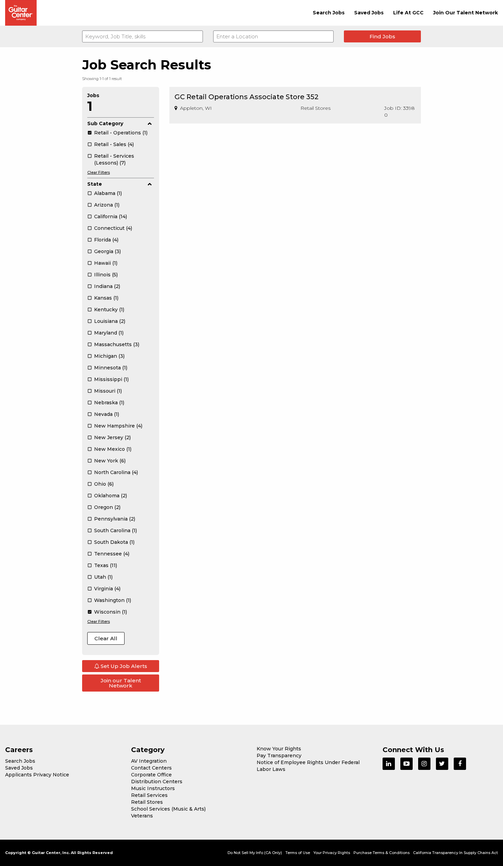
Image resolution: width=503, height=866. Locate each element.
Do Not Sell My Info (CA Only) (255, 852)
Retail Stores (147, 802)
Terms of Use (297, 852)
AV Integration (149, 761)
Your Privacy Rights (331, 852)
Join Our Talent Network (465, 13)
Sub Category (105, 123)
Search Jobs (329, 13)
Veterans (142, 816)
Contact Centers (151, 768)
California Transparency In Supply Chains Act (455, 852)
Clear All (105, 638)
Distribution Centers (156, 781)
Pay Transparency (279, 755)
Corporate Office (151, 775)
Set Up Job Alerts (123, 666)
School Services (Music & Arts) (168, 809)
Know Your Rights (279, 749)
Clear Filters (98, 172)
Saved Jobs (369, 13)
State (94, 184)
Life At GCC (408, 13)
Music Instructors (153, 788)
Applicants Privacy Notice (37, 775)
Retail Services (149, 795)
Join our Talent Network (121, 683)
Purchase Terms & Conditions (381, 852)
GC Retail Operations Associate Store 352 (247, 97)
